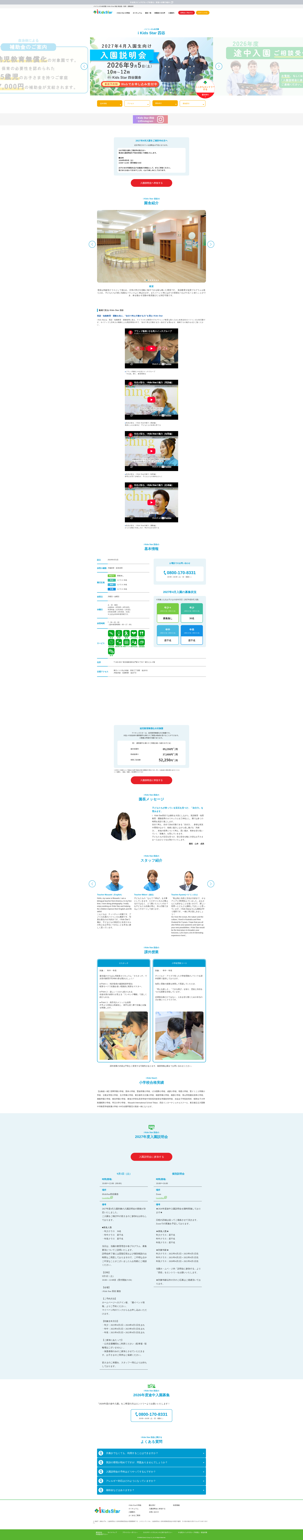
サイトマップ (112, 1532)
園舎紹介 (158, 103)
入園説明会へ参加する (151, 183)
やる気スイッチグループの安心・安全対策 (192, 1532)
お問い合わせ (154, 1512)
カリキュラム (133, 1508)
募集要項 (186, 103)
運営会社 (99, 1532)
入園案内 (132, 1512)
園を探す (152, 1505)
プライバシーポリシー (130, 1532)
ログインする (202, 12)
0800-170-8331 (181, 572)
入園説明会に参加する (151, 780)
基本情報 (103, 103)
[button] (218, 66)
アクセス (130, 103)
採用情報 (176, 1505)
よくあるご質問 (134, 1515)
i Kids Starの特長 (135, 1505)
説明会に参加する (186, 12)
